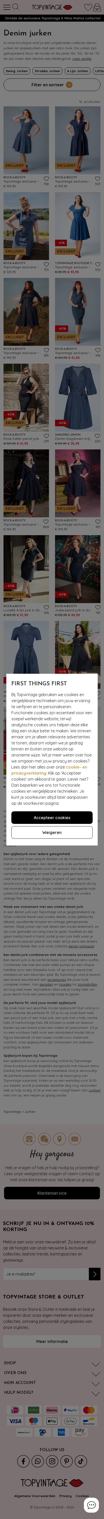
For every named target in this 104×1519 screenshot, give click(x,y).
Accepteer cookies (52, 817)
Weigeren (52, 832)
